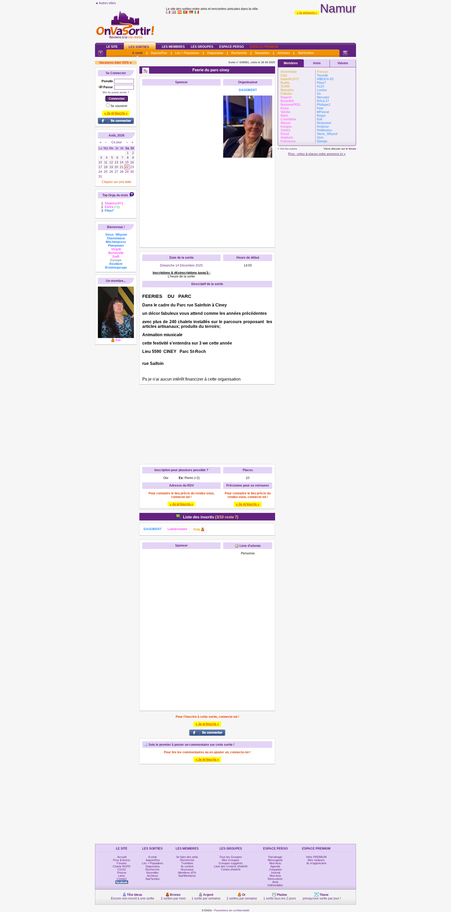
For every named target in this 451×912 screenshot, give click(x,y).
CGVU (121, 869)
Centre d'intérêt (230, 869)
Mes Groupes (230, 860)
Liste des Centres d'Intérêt (230, 866)
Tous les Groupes (230, 856)
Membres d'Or (187, 872)
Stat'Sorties (306, 53)
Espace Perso (231, 47)
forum (352, 148)
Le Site (112, 47)
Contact (122, 878)
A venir (137, 53)
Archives (283, 53)
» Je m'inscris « (307, 12)
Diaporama (215, 53)
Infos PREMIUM (316, 856)
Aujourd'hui (159, 53)
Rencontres (275, 878)
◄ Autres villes (105, 3)
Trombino (187, 863)
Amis (317, 63)
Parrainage (275, 856)
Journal (275, 872)
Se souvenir (118, 106)
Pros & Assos (121, 860)
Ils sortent (187, 866)
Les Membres (173, 47)
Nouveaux (187, 869)
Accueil (121, 856)
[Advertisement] (261, 27)
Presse (121, 872)
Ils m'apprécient (316, 863)
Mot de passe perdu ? (116, 92)
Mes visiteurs (316, 860)
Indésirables (275, 885)
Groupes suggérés (231, 863)
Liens (121, 875)
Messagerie (275, 860)
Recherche (239, 53)
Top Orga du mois (115, 195)
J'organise (275, 869)
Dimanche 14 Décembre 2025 (181, 265)
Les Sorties (139, 47)
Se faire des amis (187, 856)
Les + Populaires (187, 53)
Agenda (275, 866)
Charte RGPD (121, 866)
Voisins (342, 63)
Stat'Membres (187, 875)
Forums (122, 863)
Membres (291, 63)
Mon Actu (275, 863)
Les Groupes (202, 47)
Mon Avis (275, 875)
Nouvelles (262, 53)
